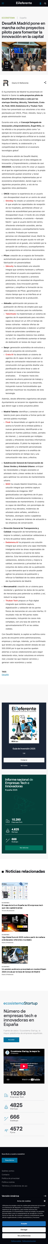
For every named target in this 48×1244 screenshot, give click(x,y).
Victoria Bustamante (8, 910)
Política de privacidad (29, 1241)
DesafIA (5, 675)
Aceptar (24, 1223)
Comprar (24, 760)
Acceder (11, 1040)
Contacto (5, 1174)
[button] (45, 1201)
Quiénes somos (8, 1171)
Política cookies (16, 1241)
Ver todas (24, 765)
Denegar (24, 1230)
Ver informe (24, 848)
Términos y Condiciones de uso (14, 1186)
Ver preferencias (24, 1236)
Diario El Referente (20, 83)
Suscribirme (9, 1160)
